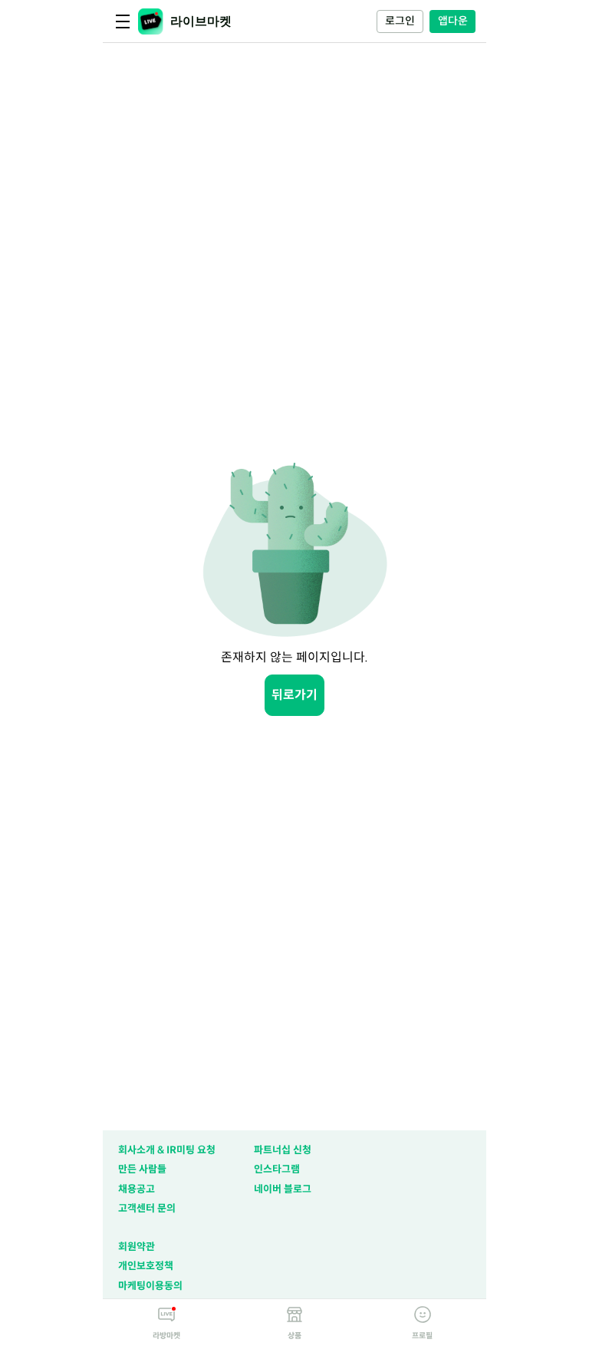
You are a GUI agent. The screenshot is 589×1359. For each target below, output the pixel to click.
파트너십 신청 (282, 1149)
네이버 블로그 (282, 1189)
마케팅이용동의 (150, 1285)
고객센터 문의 (147, 1208)
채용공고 (136, 1189)
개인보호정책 (145, 1265)
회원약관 (136, 1246)
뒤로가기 (294, 695)
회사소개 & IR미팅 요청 (167, 1149)
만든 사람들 (142, 1169)
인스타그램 (277, 1169)
